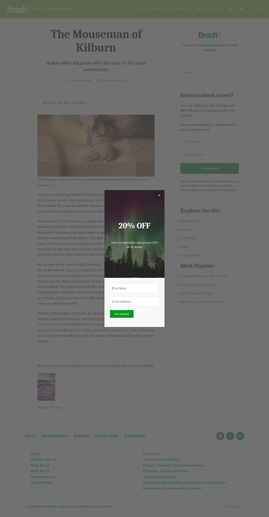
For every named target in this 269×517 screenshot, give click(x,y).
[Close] (159, 195)
